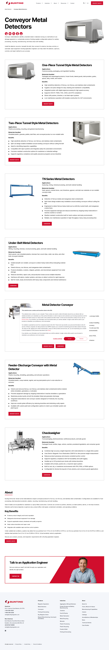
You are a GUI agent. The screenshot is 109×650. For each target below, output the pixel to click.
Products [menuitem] (40, 600)
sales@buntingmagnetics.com (12, 614)
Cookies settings (57, 338)
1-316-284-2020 (9, 610)
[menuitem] (42, 3)
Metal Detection (8, 9)
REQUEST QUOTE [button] (48, 103)
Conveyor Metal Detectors (20, 9)
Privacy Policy (25, 319)
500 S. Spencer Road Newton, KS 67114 (14, 608)
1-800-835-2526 (9, 612)
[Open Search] (84, 3)
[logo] (14, 602)
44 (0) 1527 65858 (9, 625)
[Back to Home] (15, 3)
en (87, 3)
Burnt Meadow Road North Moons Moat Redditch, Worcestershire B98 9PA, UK (14, 622)
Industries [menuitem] (62, 600)
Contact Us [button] (15, 576)
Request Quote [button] (97, 3)
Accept (69, 338)
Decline (81, 338)
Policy (49, 330)
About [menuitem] (83, 600)
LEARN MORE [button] (47, 223)
